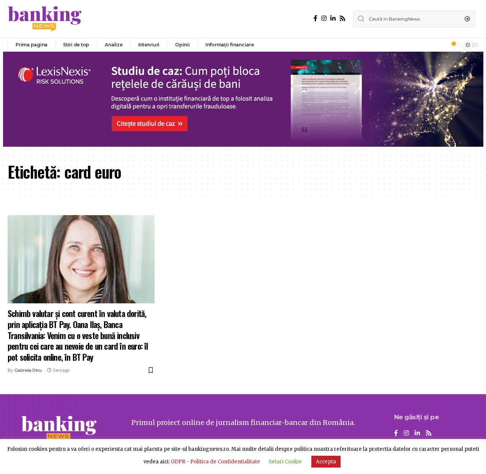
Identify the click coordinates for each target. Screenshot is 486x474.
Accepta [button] (326, 461)
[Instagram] (323, 18)
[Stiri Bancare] (45, 19)
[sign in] (441, 45)
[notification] (451, 45)
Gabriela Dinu (28, 370)
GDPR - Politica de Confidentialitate (215, 461)
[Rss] (342, 18)
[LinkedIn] (333, 18)
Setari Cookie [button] (285, 461)
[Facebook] (315, 18)
